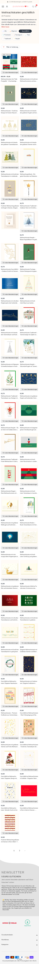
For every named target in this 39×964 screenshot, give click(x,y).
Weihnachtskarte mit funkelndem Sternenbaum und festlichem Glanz (9, 334)
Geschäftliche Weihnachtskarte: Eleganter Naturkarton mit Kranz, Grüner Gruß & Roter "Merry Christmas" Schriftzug (10, 682)
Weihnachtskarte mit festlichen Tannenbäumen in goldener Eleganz (29, 619)
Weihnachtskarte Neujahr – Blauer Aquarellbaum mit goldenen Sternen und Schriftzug (29, 239)
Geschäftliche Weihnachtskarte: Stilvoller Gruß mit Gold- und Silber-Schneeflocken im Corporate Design (9, 809)
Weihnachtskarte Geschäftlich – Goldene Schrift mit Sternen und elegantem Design (9, 270)
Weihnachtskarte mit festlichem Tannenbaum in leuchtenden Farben (29, 492)
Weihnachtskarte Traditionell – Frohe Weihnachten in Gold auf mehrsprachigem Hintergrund (9, 460)
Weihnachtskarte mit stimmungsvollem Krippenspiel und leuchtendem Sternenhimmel (9, 556)
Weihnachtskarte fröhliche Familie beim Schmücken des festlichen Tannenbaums (28, 587)
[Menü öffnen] (3, 7)
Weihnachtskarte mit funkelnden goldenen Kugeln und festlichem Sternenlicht (29, 112)
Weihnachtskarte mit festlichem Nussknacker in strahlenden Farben (29, 460)
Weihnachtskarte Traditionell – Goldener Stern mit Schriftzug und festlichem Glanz (28, 207)
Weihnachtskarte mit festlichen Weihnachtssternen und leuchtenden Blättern (29, 80)
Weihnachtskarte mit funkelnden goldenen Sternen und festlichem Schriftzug (29, 144)
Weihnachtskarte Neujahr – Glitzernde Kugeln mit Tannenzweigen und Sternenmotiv (28, 365)
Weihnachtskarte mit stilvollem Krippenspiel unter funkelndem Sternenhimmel (10, 302)
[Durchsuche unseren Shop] (33, 6)
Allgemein (14, 31)
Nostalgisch (18, 35)
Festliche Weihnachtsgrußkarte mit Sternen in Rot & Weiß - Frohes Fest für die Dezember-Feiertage (10, 841)
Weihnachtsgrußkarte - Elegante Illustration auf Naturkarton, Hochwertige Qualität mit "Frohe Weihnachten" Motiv (28, 175)
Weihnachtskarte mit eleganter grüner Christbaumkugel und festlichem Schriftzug (28, 429)
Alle (5, 31)
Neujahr (17, 39)
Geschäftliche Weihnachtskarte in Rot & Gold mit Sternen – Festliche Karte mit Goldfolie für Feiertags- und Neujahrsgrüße (29, 809)
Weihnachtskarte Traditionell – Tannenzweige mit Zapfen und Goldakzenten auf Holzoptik (28, 334)
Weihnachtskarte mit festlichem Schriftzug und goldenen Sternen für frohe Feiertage (28, 556)
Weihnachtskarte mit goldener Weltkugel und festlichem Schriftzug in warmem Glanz (9, 524)
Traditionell (7, 39)
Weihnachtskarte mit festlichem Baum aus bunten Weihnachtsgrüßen (27, 302)
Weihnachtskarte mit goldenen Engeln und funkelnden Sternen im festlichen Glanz (29, 397)
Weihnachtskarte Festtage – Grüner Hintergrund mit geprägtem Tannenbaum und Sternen (29, 270)
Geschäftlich (26, 31)
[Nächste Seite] (25, 850)
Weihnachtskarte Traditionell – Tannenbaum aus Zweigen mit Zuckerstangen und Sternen (9, 397)
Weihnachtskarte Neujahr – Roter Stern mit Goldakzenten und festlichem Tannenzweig (10, 429)
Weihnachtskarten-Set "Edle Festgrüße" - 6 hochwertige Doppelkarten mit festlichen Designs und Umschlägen (10, 80)
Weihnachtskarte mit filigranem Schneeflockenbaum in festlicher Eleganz (10, 365)
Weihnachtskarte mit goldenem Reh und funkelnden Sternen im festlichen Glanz (10, 587)
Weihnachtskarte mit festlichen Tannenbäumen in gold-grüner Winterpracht (10, 651)
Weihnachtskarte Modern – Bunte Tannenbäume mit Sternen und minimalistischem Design (28, 524)
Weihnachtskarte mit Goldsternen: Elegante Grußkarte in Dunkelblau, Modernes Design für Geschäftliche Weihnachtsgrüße (28, 682)
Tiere (28, 35)
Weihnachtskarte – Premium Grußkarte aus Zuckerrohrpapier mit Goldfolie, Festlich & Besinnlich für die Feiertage (9, 714)
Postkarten (7, 35)
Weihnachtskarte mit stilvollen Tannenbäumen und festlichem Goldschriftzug (9, 619)
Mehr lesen (5, 27)
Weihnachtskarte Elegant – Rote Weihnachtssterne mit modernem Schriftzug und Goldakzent (10, 492)
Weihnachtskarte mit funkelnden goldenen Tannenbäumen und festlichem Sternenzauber (9, 144)
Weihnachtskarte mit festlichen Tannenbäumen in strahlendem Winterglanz (10, 175)
